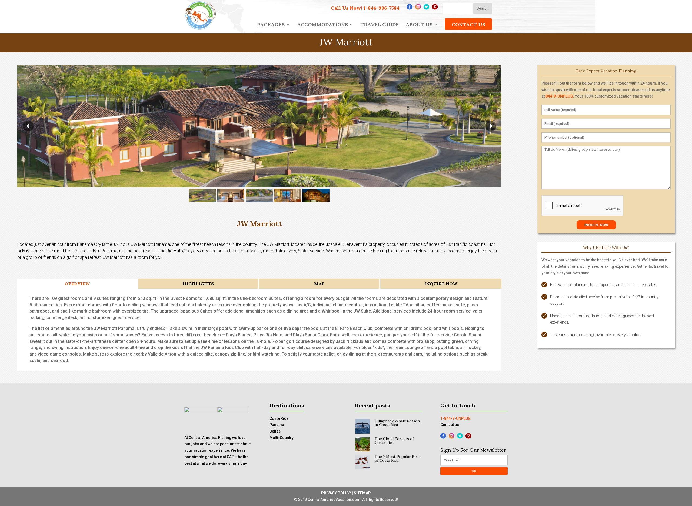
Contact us (449, 425)
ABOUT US (419, 25)
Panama (277, 425)
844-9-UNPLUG (559, 96)
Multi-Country (282, 437)
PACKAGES (271, 25)
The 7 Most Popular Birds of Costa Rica (398, 458)
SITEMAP (362, 493)
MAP (319, 283)
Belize (275, 431)
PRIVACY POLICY (336, 493)
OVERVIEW (77, 283)
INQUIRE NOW (440, 283)
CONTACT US (468, 24)
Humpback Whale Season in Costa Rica (397, 422)
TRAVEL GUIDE (379, 25)
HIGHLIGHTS (198, 283)
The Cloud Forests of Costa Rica (394, 440)
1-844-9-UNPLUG (455, 418)
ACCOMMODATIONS (322, 25)
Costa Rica (279, 418)
